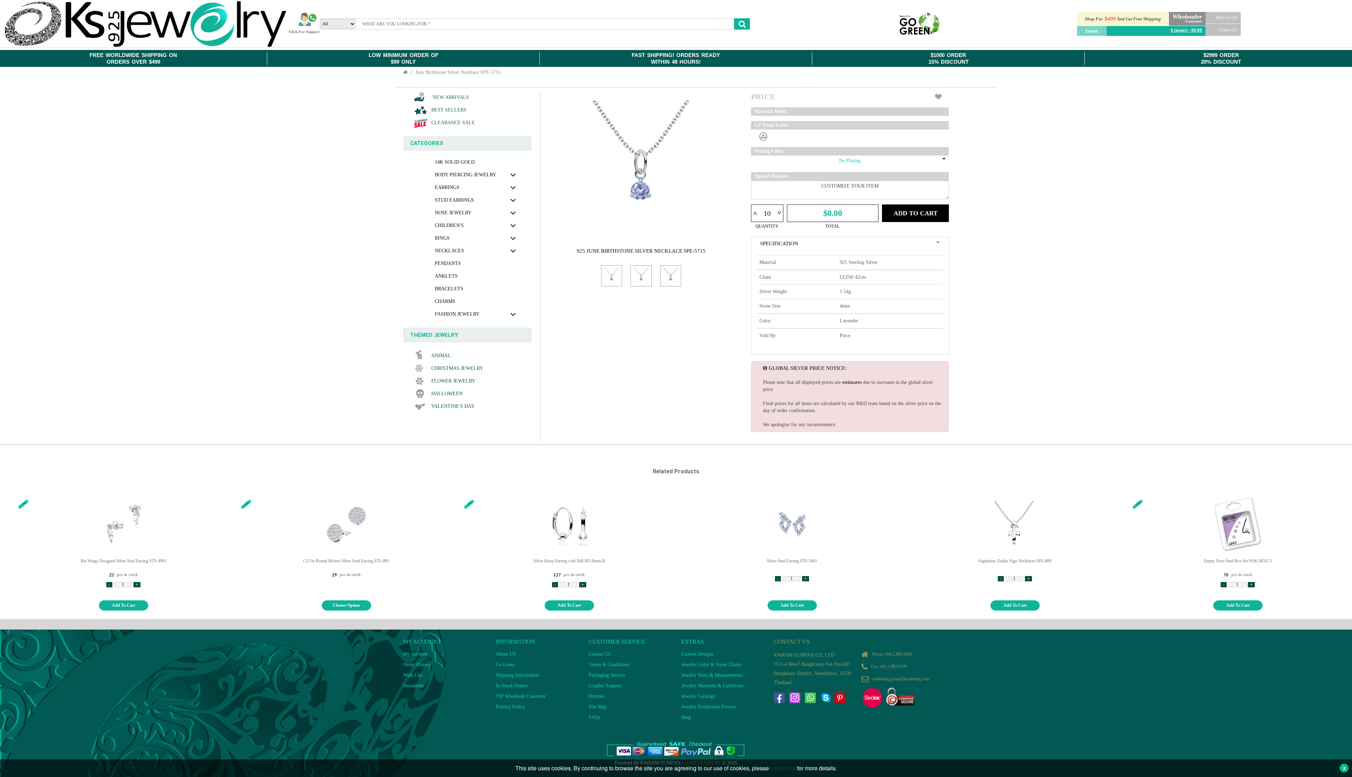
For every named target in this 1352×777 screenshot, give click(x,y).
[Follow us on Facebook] (779, 698)
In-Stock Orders (512, 685)
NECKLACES (449, 250)
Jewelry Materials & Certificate (712, 685)
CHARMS (445, 301)
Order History (417, 664)
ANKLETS (446, 276)
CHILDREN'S (449, 225)
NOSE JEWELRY (453, 212)
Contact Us (1227, 29)
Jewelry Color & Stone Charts (711, 664)
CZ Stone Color (771, 125)
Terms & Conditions (609, 664)
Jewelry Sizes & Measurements (712, 675)
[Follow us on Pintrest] (839, 698)
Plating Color (769, 151)
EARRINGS (447, 187)
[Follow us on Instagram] (794, 698)
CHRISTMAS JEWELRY (457, 368)
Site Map (598, 706)
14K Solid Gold (455, 162)
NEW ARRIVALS (450, 97)
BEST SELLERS (449, 110)
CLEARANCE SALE (453, 122)
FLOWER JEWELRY (453, 381)
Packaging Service (607, 675)
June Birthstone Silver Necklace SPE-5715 (458, 72)
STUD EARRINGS (454, 200)
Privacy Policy (510, 706)
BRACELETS (449, 288)
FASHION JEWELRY (457, 314)
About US (506, 654)
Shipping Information (517, 675)
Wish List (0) (1226, 17)
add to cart (123, 605)
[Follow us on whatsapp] (810, 698)
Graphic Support (605, 685)
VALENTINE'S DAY (453, 406)
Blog (686, 717)
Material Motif (770, 111)
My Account (415, 654)
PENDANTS (448, 263)
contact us (783, 768)
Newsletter (413, 685)
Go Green (505, 664)
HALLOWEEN (447, 393)
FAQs (594, 717)
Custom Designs (697, 654)
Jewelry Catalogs (698, 696)
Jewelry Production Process (708, 706)
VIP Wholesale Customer (521, 696)
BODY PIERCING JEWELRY (465, 174)
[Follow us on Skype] (825, 698)
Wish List (412, 675)
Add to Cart (916, 213)
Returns (596, 696)
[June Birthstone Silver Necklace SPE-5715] (611, 275)
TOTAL (832, 226)
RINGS (442, 238)
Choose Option (346, 605)
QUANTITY (767, 226)
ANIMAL (441, 355)
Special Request (771, 176)
